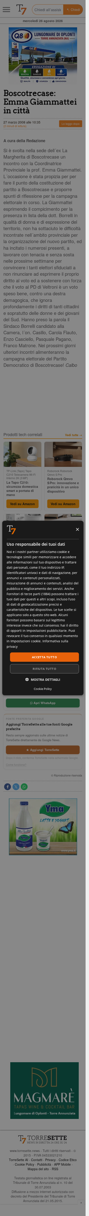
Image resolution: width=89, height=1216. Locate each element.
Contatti (36, 1159)
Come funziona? (16, 764)
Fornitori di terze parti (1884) (28, 593)
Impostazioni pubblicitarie (46, 630)
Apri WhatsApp (44, 703)
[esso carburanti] (42, 55)
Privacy (50, 1159)
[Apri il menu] (6, 9)
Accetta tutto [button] (44, 657)
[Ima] (43, 826)
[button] (42, 679)
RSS (55, 1169)
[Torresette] (21, 9)
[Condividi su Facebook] (7, 786)
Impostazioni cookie (25, 641)
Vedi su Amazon (22, 503)
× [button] (77, 529)
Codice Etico (68, 1159)
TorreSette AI (18, 1159)
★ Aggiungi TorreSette (42, 750)
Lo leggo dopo (71, 124)
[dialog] (42, 608)
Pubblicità (44, 1164)
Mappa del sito (38, 1169)
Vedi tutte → (73, 435)
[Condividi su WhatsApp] (24, 786)
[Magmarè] (44, 1090)
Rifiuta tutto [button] (44, 669)
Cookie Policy (24, 1164)
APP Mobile (62, 1164)
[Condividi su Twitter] (16, 786)
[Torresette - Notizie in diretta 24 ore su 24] (43, 1139)
